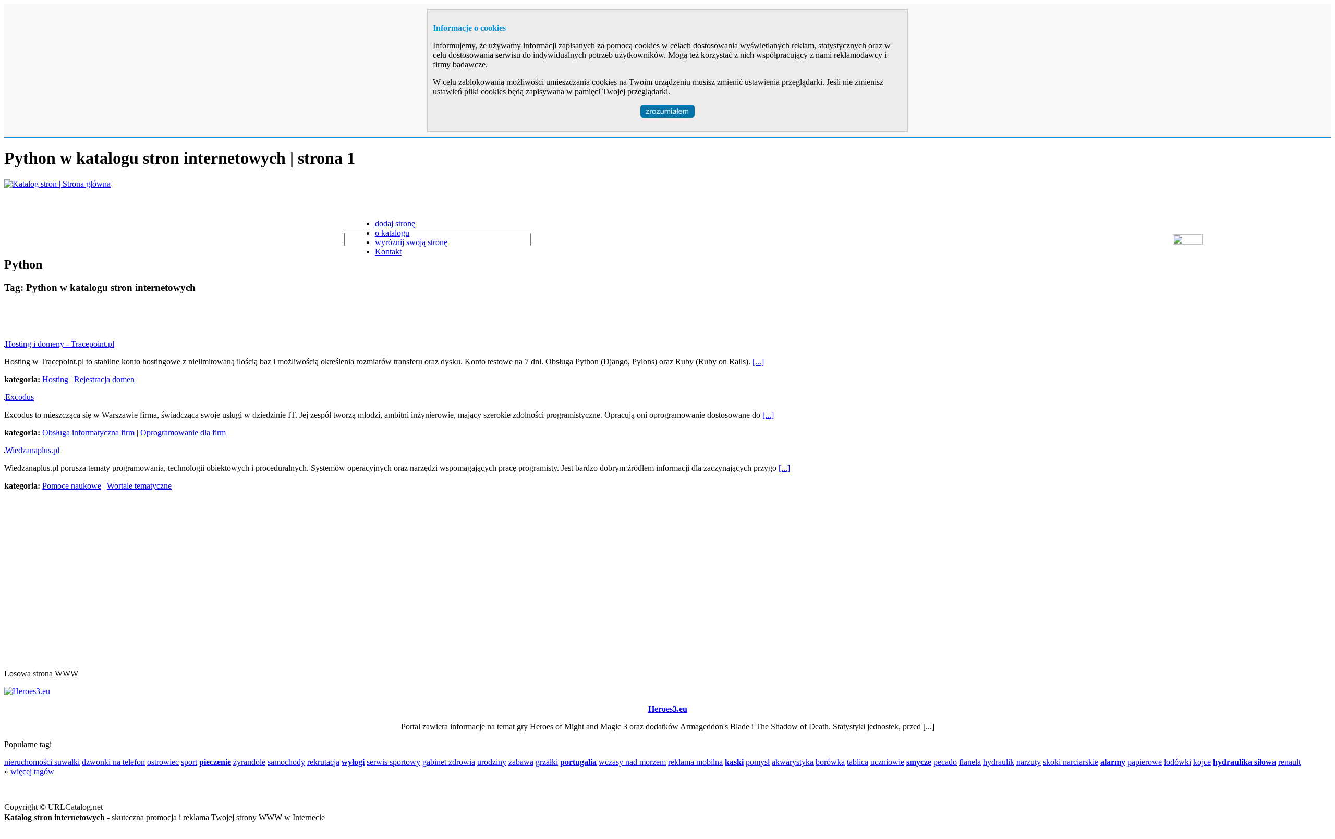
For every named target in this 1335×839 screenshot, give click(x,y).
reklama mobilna (695, 762)
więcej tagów (32, 771)
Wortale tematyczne (139, 485)
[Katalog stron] (57, 183)
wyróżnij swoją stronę (411, 242)
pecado (945, 762)
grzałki (547, 762)
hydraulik (998, 762)
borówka (830, 762)
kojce (1202, 762)
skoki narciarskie (1070, 762)
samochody (286, 762)
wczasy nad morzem (632, 762)
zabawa (520, 762)
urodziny (491, 762)
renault (1289, 762)
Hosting (55, 379)
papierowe (1144, 762)
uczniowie (887, 762)
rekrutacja (323, 762)
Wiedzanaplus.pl (32, 450)
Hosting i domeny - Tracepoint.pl (59, 343)
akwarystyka (793, 762)
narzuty (1028, 762)
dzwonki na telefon (113, 762)
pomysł (758, 762)
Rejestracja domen (104, 379)
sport (189, 762)
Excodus (19, 397)
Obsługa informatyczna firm (88, 432)
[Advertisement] (126, 318)
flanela (970, 762)
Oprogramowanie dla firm (183, 432)
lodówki (1177, 762)
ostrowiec (163, 762)
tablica (857, 762)
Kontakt (388, 251)
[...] (758, 361)
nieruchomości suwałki (42, 762)
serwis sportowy (393, 762)
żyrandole (249, 762)
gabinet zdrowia (448, 762)
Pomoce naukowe (71, 485)
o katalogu (392, 232)
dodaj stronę (395, 223)
